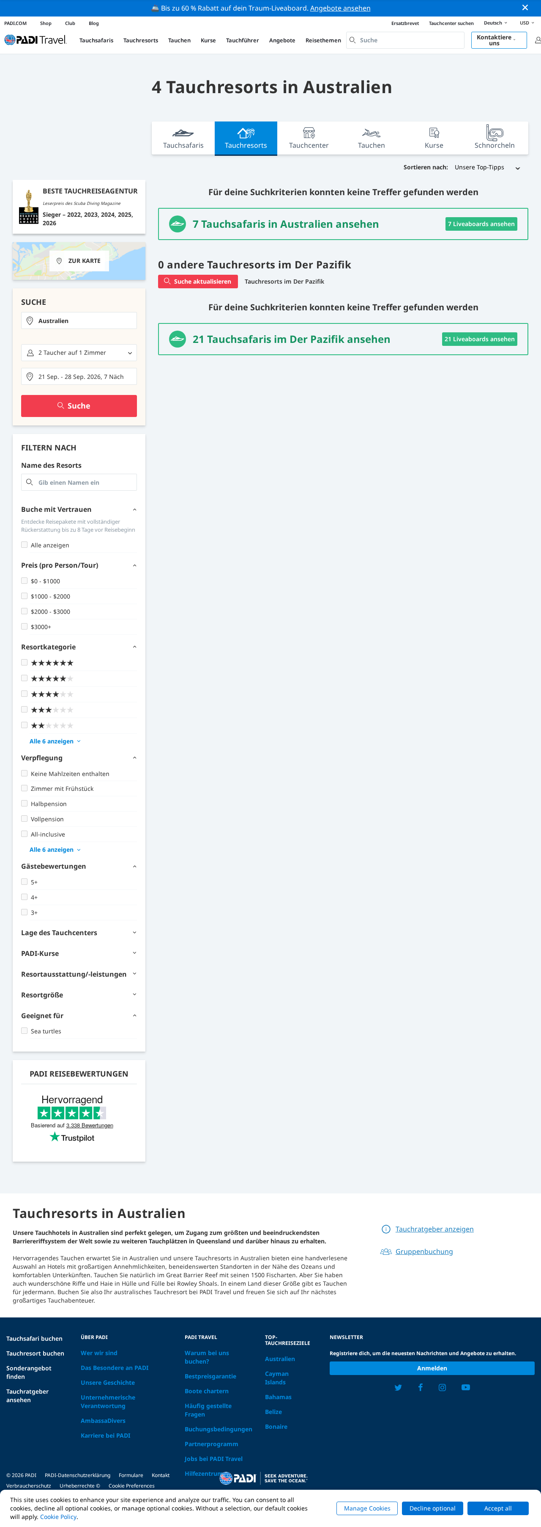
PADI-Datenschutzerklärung (77, 1475)
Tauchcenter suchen (451, 23)
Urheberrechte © (80, 1485)
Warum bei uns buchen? (207, 1357)
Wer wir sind (99, 1353)
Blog (94, 23)
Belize (273, 1412)
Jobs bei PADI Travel (214, 1459)
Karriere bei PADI (105, 1435)
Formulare (131, 1475)
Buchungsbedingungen (218, 1429)
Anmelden (432, 1368)
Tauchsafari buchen (34, 1338)
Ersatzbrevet (405, 23)
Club (70, 23)
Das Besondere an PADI (114, 1368)
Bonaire (276, 1426)
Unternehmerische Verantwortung (108, 1401)
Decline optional (433, 1508)
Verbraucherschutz (28, 1485)
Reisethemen (323, 40)
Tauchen (179, 40)
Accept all (498, 1508)
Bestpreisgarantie (210, 1376)
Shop (46, 23)
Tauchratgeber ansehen (27, 1395)
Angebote (282, 40)
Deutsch (493, 22)
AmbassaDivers (103, 1421)
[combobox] (405, 40)
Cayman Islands (277, 1378)
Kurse (208, 40)
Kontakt (160, 1475)
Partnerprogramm (211, 1444)
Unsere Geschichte (108, 1382)
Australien (280, 1359)
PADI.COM (15, 23)
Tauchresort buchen (35, 1353)
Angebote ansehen (340, 8)
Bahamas (278, 1397)
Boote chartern (207, 1391)
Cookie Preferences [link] (132, 1485)
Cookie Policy (58, 1517)
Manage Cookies (367, 1508)
